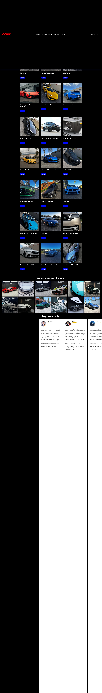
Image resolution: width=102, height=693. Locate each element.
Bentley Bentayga (47, 201)
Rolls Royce (66, 73)
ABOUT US (50, 34)
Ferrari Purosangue (47, 73)
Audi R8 (44, 233)
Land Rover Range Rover (71, 233)
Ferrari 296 (23, 73)
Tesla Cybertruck (25, 138)
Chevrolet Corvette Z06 (49, 170)
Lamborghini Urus (68, 170)
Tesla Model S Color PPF (49, 265)
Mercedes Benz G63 (69, 138)
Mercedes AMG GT (26, 201)
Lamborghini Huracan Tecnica (27, 105)
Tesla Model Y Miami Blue (28, 233)
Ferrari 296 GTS (46, 105)
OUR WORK (44, 34)
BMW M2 (66, 201)
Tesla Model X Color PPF (70, 265)
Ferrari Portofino (25, 170)
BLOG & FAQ (56, 34)
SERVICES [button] (38, 34)
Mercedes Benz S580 (27, 265)
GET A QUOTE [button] (63, 34)
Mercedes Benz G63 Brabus (50, 138)
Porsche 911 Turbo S (69, 105)
